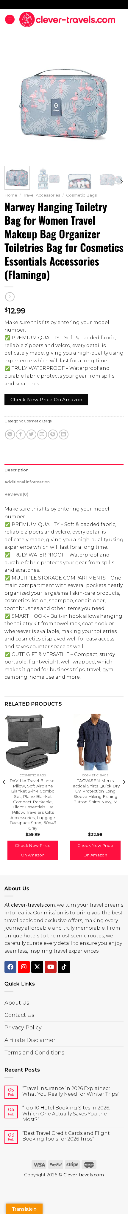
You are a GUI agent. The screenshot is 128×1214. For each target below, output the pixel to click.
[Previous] (14, 102)
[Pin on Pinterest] (53, 434)
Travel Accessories (41, 195)
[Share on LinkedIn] (63, 434)
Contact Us (19, 1015)
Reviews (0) (16, 494)
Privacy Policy (23, 1027)
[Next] (113, 102)
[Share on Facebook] (21, 434)
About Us (16, 1003)
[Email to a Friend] (42, 434)
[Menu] (10, 19)
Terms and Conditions (34, 1052)
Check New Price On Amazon (46, 399)
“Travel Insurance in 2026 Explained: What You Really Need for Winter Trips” (70, 1091)
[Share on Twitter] (31, 434)
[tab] (64, 470)
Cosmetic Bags (81, 195)
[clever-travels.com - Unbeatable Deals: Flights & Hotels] (67, 19)
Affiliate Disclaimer (29, 1040)
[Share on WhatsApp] (10, 434)
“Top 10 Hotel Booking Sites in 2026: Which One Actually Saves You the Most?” (66, 1113)
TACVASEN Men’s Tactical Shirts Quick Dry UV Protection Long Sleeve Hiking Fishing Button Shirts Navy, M (95, 791)
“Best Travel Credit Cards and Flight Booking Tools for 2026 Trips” (66, 1136)
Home (10, 195)
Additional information (27, 482)
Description (16, 470)
